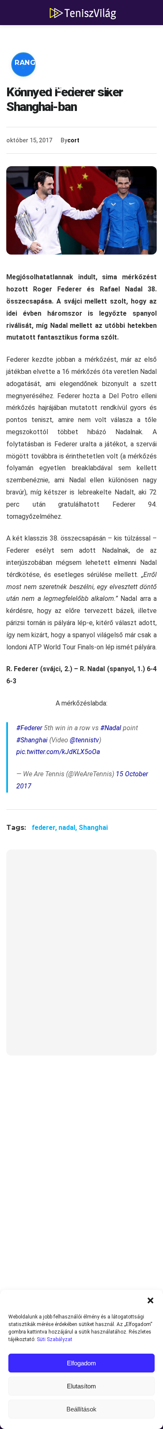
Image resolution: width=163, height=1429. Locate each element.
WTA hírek (92, 37)
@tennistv (84, 740)
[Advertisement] (81, 958)
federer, (45, 828)
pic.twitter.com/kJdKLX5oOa (58, 752)
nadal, (69, 828)
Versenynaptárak (52, 88)
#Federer (29, 728)
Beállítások (81, 1409)
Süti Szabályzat (54, 1339)
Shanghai (93, 828)
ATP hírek (34, 37)
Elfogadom (81, 1363)
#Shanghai (32, 740)
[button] (150, 1300)
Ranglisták (38, 63)
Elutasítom (81, 1386)
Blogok (121, 88)
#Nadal (110, 728)
